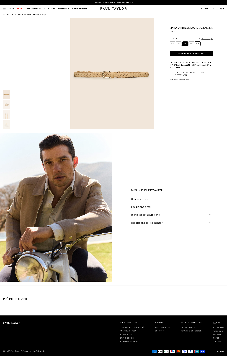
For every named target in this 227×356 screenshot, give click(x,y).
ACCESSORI (8, 15)
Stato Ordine (127, 338)
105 (198, 44)
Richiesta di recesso (130, 341)
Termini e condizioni (191, 331)
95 (186, 44)
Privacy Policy (188, 327)
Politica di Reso (128, 331)
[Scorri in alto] (223, 352)
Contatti (159, 331)
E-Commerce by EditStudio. (33, 351)
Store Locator (162, 327)
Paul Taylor (15, 351)
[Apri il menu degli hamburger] (4, 8)
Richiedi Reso (126, 334)
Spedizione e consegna (132, 327)
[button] (203, 8)
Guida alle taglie (207, 39)
